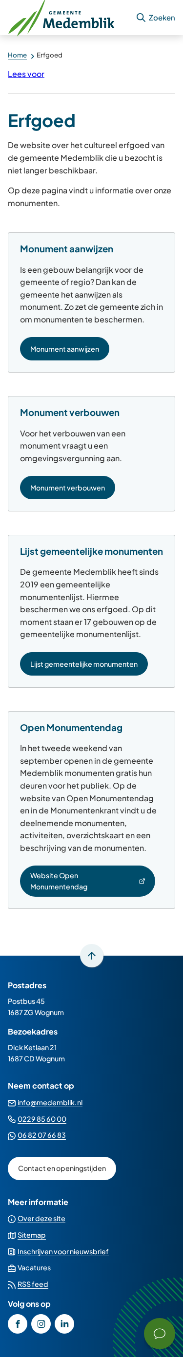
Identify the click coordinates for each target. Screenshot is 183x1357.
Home (17, 55)
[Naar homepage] (67, 17)
